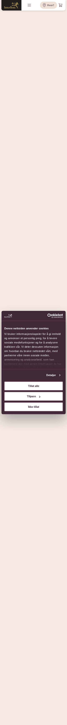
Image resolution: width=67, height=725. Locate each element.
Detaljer (51, 375)
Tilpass (31, 396)
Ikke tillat (33, 406)
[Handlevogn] (60, 5)
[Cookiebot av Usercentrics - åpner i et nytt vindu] (48, 315)
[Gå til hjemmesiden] (11, 5)
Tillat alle (33, 385)
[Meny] (29, 5)
